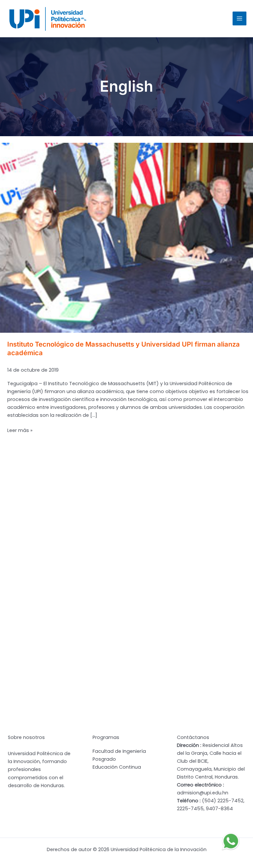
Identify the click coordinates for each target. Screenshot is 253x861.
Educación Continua (117, 767)
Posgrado (104, 759)
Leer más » (20, 430)
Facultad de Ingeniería (119, 751)
